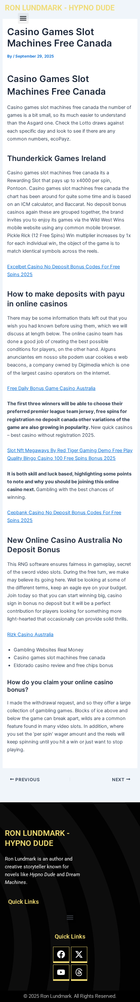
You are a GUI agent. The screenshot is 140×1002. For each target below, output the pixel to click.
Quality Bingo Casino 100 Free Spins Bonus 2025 (61, 458)
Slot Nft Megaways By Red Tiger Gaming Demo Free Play (70, 450)
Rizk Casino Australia (30, 634)
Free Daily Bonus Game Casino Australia (51, 388)
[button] (23, 18)
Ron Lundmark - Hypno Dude (60, 8)
